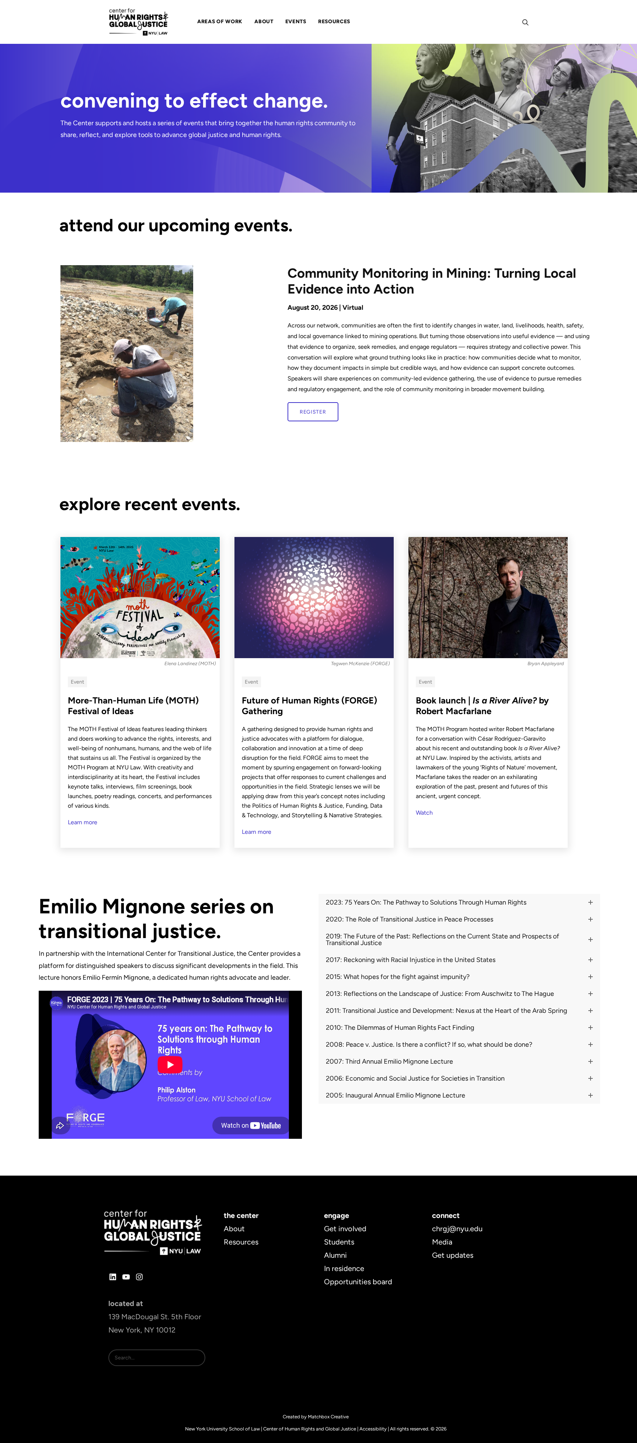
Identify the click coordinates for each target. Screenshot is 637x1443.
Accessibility (373, 1429)
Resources (241, 1241)
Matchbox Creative (328, 1416)
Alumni (335, 1255)
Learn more (82, 822)
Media (442, 1241)
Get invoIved (345, 1228)
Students (339, 1241)
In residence (344, 1268)
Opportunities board (358, 1281)
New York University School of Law (222, 1429)
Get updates (452, 1255)
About (234, 1228)
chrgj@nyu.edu (457, 1228)
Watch (424, 812)
